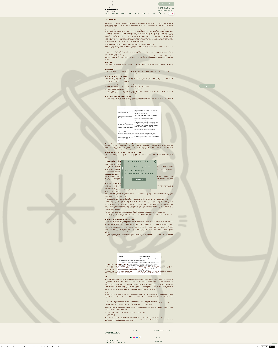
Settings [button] (258, 346)
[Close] (276, 347)
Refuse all (264, 346)
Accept (271, 346)
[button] (155, 161)
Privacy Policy (58, 346)
